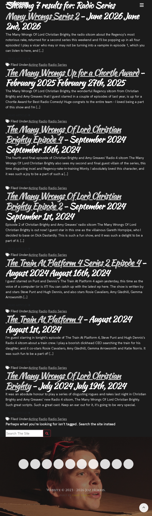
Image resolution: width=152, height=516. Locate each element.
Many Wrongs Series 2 (42, 16)
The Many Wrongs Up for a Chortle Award (72, 72)
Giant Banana (82, 495)
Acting (33, 64)
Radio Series (57, 64)
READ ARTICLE (18, 58)
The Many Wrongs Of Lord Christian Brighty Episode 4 (63, 134)
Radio (43, 64)
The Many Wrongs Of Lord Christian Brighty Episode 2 (63, 201)
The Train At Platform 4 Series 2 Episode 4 (73, 262)
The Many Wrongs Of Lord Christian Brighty (63, 380)
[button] (141, 6)
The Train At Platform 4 (43, 319)
